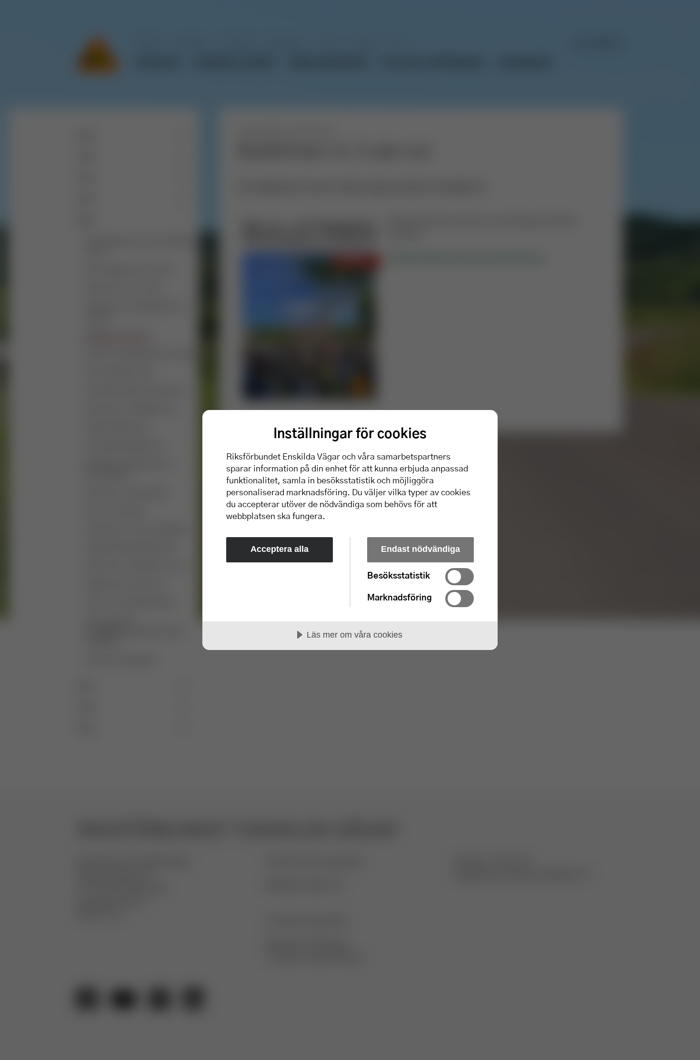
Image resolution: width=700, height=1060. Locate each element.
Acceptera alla (279, 549)
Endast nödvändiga (420, 549)
